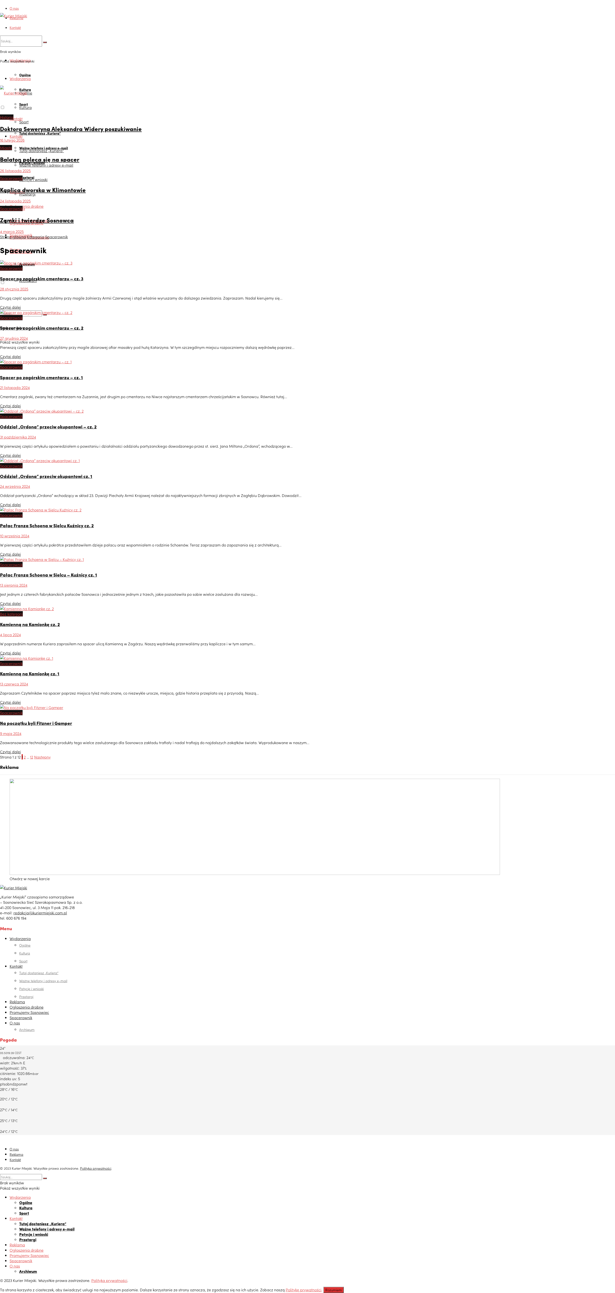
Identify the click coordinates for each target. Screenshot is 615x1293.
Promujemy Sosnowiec (29, 1012)
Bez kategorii (11, 613)
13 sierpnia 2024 (13, 585)
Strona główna (13, 236)
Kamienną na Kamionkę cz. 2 (30, 624)
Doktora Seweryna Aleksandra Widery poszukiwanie (71, 128)
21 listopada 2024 (15, 387)
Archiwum (27, 1029)
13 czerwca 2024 (14, 683)
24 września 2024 (15, 486)
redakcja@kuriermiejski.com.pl (40, 912)
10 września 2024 (14, 535)
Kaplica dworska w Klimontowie (43, 190)
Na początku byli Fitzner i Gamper (36, 723)
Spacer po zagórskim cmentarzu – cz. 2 (41, 328)
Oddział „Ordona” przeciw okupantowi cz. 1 (46, 476)
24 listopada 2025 (15, 200)
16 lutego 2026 (12, 140)
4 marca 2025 (12, 231)
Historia (6, 117)
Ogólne (25, 74)
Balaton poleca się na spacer (39, 159)
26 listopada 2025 (15, 170)
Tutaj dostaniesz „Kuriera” (40, 133)
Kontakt (15, 27)
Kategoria (35, 236)
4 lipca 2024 (10, 634)
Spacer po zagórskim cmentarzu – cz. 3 (41, 278)
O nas (14, 8)
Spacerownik (11, 178)
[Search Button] (45, 42)
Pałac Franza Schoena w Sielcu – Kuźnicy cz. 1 (48, 574)
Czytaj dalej (10, 307)
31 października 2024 (18, 436)
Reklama (16, 17)
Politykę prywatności (303, 1289)
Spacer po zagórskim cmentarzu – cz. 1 (41, 377)
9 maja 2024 (10, 733)
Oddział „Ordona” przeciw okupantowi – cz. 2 (48, 426)
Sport (24, 121)
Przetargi (27, 193)
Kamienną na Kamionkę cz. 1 (29, 673)
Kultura (25, 107)
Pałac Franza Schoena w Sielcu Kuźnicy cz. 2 (47, 525)
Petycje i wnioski (33, 179)
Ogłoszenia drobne (26, 206)
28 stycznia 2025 (14, 288)
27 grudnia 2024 (14, 338)
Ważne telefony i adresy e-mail (46, 165)
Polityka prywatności (95, 1168)
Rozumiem (333, 1289)
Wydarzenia (20, 78)
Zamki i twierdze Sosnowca (37, 220)
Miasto (6, 147)
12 (31, 756)
